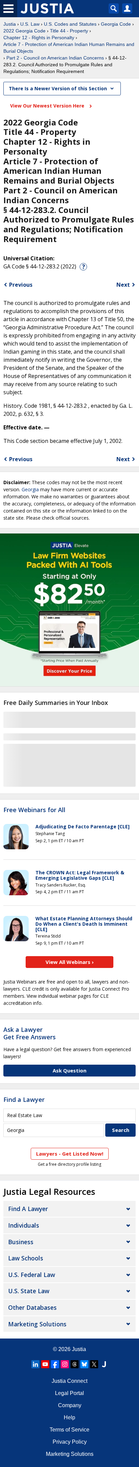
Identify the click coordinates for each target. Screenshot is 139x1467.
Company (69, 1405)
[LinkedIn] (35, 1364)
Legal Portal (69, 1393)
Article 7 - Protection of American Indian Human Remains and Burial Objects (68, 48)
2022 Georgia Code (24, 30)
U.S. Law (29, 24)
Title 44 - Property (69, 30)
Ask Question (69, 1070)
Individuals (23, 1225)
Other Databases (32, 1307)
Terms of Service (69, 1430)
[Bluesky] (84, 1364)
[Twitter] (94, 1364)
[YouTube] (45, 1364)
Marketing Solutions (37, 1324)
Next (123, 284)
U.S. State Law (28, 1291)
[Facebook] (55, 1364)
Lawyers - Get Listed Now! (69, 1153)
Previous (20, 284)
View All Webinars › (70, 962)
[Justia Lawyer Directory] (104, 1364)
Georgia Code (116, 24)
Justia (9, 24)
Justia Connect (69, 1381)
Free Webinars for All (34, 810)
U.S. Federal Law (31, 1275)
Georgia (30, 489)
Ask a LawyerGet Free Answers (29, 1033)
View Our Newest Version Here (48, 105)
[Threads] (75, 1364)
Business (20, 1242)
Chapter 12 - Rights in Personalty (38, 37)
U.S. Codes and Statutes (70, 24)
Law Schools (25, 1258)
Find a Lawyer (24, 1099)
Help (69, 1417)
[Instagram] (65, 1364)
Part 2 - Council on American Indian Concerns (55, 58)
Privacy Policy (70, 1442)
